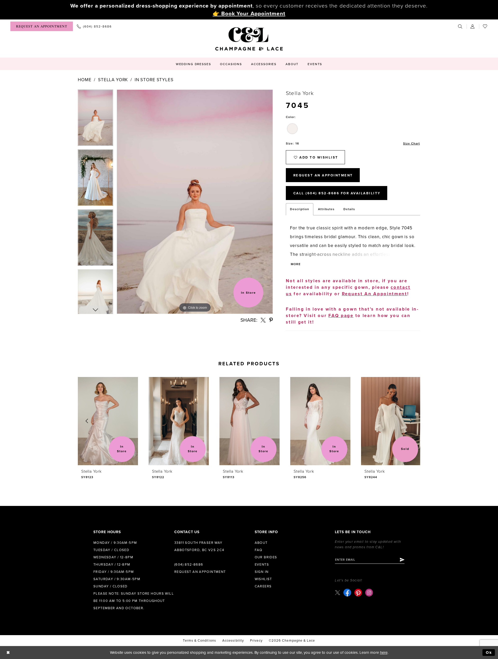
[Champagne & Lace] (249, 39)
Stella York (113, 80)
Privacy (256, 641)
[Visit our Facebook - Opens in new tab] (347, 592)
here (384, 652)
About (261, 543)
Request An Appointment (323, 175)
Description (299, 209)
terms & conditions (199, 641)
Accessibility (233, 641)
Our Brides (266, 557)
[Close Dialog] (8, 652)
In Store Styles (154, 80)
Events (262, 564)
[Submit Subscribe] (402, 559)
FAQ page (341, 315)
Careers (263, 586)
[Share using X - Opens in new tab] (263, 320)
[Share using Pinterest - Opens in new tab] (271, 320)
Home (84, 80)
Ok (489, 652)
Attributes (326, 209)
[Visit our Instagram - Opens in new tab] (369, 592)
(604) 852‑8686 (188, 564)
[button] (473, 26)
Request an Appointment (200, 572)
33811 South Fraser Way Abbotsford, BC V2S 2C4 (199, 546)
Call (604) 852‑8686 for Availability (337, 193)
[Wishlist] (485, 26)
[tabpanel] (95, 119)
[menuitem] (41, 26)
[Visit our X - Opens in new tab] (337, 593)
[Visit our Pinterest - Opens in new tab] (358, 592)
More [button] (295, 264)
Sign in (262, 572)
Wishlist (263, 579)
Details (349, 209)
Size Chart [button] (411, 143)
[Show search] (460, 26)
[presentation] (108, 421)
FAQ (258, 550)
